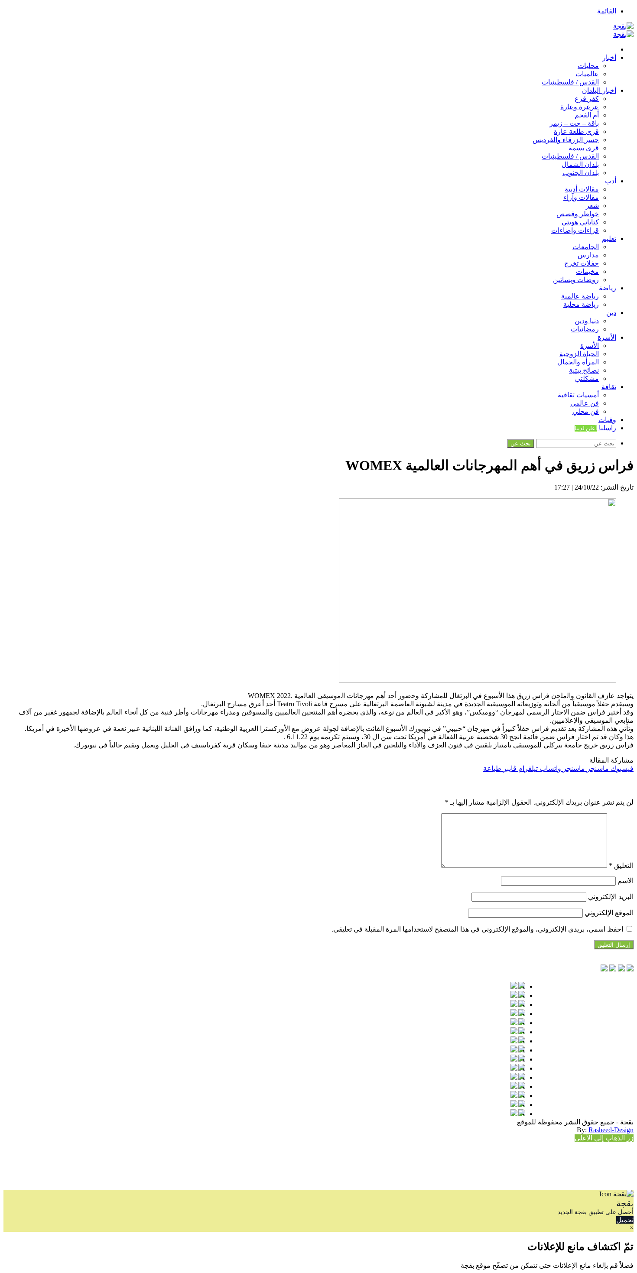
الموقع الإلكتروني (609, 912)
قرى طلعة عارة (576, 131)
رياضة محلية (581, 304)
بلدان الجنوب (580, 172)
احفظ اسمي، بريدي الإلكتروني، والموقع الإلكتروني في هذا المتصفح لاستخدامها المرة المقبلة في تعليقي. (477, 929)
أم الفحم (587, 115)
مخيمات (587, 271)
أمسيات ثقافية (578, 395)
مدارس (588, 255)
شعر (592, 205)
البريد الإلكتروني (611, 896)
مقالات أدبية (582, 189)
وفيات (607, 419)
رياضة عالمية (580, 296)
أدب (610, 181)
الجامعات (585, 246)
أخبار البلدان (599, 90)
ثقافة (608, 386)
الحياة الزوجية (579, 353)
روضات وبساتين (576, 279)
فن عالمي (584, 403)
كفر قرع (587, 98)
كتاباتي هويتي (580, 222)
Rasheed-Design (611, 1129)
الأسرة (607, 337)
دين (611, 312)
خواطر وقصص (577, 214)
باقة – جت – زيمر (574, 123)
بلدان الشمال (580, 164)
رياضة (607, 288)
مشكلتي (587, 378)
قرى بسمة (584, 148)
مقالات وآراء (581, 197)
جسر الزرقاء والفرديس (566, 139)
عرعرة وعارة (579, 106)
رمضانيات (585, 329)
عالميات (587, 74)
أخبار (609, 57)
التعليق (621, 865)
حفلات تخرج (581, 263)
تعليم (609, 238)
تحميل (625, 1220)
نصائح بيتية (584, 370)
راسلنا (595, 428)
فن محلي (585, 411)
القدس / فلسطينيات (570, 82)
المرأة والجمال (578, 362)
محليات (588, 65)
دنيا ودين (587, 321)
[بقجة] (623, 26)
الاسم (626, 880)
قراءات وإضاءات (575, 230)
